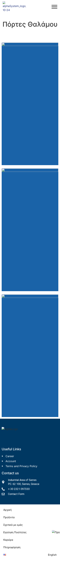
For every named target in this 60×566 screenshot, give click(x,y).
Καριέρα (8, 539)
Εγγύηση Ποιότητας (14, 532)
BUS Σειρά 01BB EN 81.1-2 (33, 129)
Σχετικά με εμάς (13, 524)
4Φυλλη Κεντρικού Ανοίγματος (33, 389)
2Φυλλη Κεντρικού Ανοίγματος (33, 385)
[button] (30, 517)
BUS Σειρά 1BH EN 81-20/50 (33, 133)
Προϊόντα (9, 517)
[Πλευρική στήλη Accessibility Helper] (56, 532)
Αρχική (7, 509)
